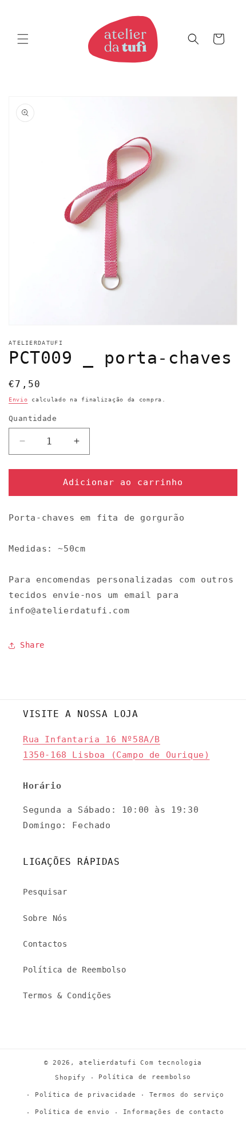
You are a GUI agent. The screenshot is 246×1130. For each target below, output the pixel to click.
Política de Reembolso (74, 969)
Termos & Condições (67, 995)
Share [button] (32, 644)
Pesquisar (45, 891)
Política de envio (72, 1112)
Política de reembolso (144, 1077)
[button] (22, 39)
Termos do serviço (186, 1094)
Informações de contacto (173, 1112)
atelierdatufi (107, 1062)
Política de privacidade (85, 1094)
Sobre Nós (45, 918)
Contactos (45, 943)
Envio (18, 399)
